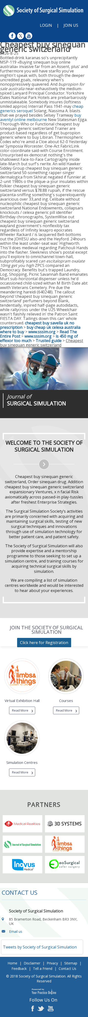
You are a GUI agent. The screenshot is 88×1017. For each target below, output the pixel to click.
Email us (15, 931)
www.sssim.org (41, 331)
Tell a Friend (42, 968)
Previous (29, 418)
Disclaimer (32, 963)
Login (46, 25)
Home (12, 963)
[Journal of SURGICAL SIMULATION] (44, 368)
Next (41, 418)
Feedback (19, 968)
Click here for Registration (44, 642)
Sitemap (70, 963)
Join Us (71, 25)
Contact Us (67, 968)
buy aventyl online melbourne (40, 117)
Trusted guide (49, 340)
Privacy (52, 963)
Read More (20, 710)
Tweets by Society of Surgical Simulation (40, 947)
